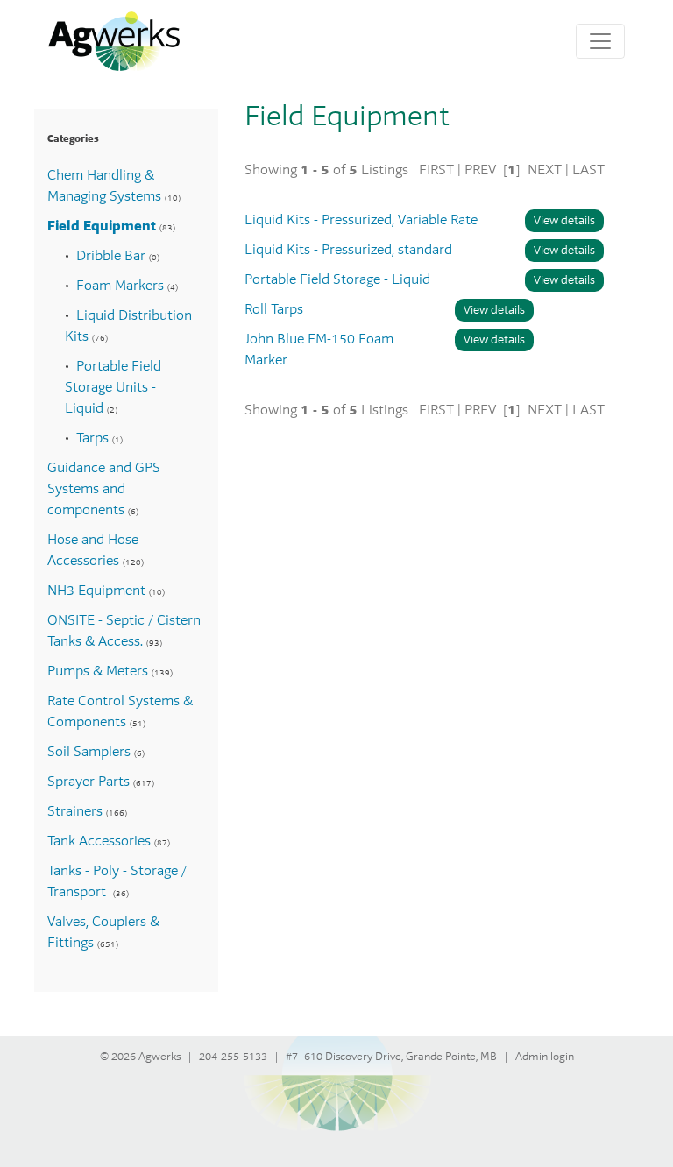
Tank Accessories (99, 841)
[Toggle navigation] (600, 41)
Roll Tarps (273, 309)
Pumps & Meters (97, 671)
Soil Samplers (89, 752)
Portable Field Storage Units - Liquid (113, 387)
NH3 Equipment (96, 590)
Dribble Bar (110, 256)
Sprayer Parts (88, 781)
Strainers (75, 811)
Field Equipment (101, 226)
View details (564, 221)
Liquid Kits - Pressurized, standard (348, 250)
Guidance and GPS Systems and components (103, 489)
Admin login (544, 1057)
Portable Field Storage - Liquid (337, 279)
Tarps (92, 438)
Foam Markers (120, 286)
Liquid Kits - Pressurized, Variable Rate (361, 220)
